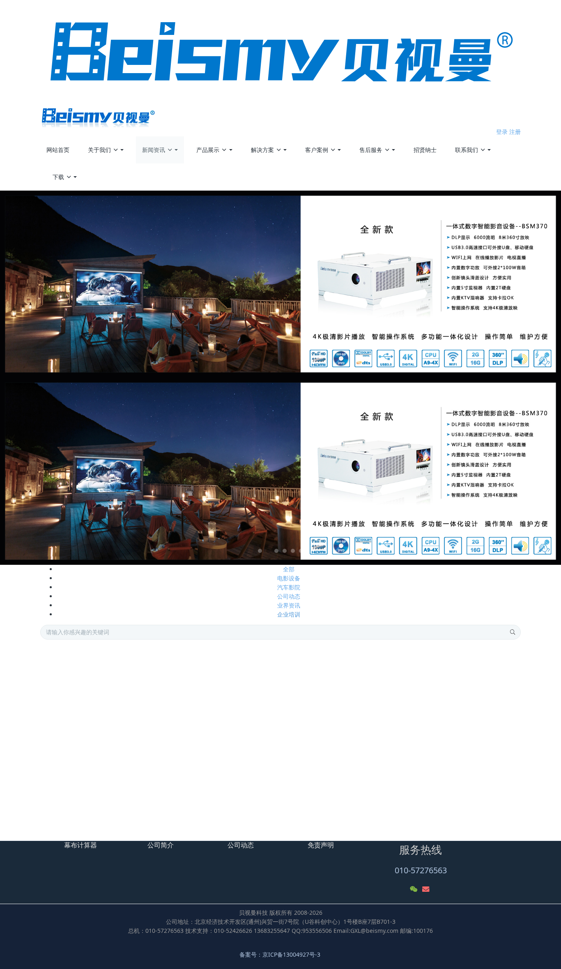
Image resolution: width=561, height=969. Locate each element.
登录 (502, 132)
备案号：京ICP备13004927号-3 (280, 954)
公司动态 (288, 596)
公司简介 (160, 844)
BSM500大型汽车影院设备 (442, 759)
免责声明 (321, 844)
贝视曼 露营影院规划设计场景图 (449, 832)
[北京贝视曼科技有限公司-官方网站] (280, 63)
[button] (42, 378)
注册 (515, 132)
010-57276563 (421, 870)
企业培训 (288, 614)
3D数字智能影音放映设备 (440, 795)
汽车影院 (288, 587)
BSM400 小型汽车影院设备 (443, 777)
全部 (288, 569)
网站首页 (57, 150)
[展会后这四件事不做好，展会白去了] (73, 681)
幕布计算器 (80, 844)
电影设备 (288, 578)
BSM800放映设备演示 (436, 813)
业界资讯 (288, 605)
